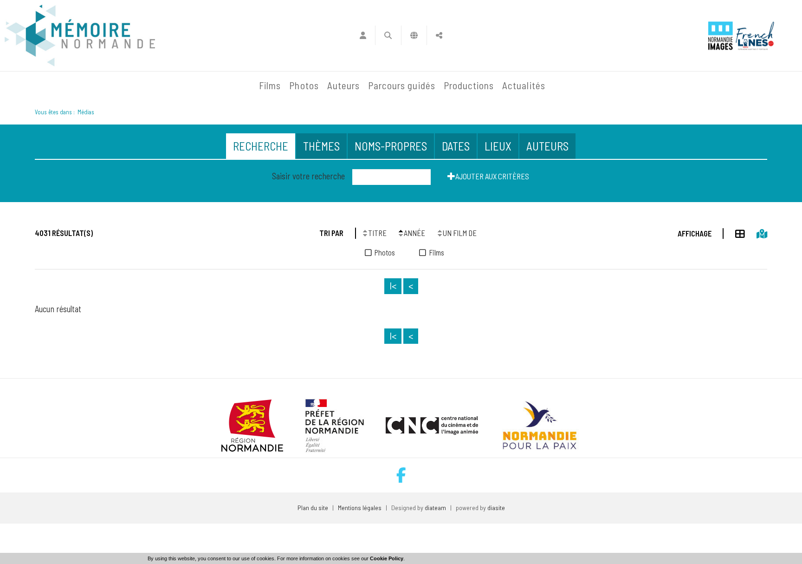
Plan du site (313, 508)
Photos (303, 85)
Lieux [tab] (498, 146)
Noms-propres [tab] (391, 146)
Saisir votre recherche (308, 176)
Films (270, 85)
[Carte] (756, 232)
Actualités (523, 85)
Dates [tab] (456, 146)
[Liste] (734, 232)
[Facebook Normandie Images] (401, 475)
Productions (469, 85)
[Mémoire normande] (80, 35)
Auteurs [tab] (547, 146)
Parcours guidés (401, 85)
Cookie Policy (386, 558)
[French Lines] (755, 35)
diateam (435, 508)
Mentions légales (360, 508)
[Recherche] (388, 35)
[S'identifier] (362, 35)
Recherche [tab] (260, 146)
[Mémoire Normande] (154, 85)
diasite (496, 508)
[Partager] (439, 35)
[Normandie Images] (720, 35)
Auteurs (343, 85)
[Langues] (414, 35)
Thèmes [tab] (321, 146)
